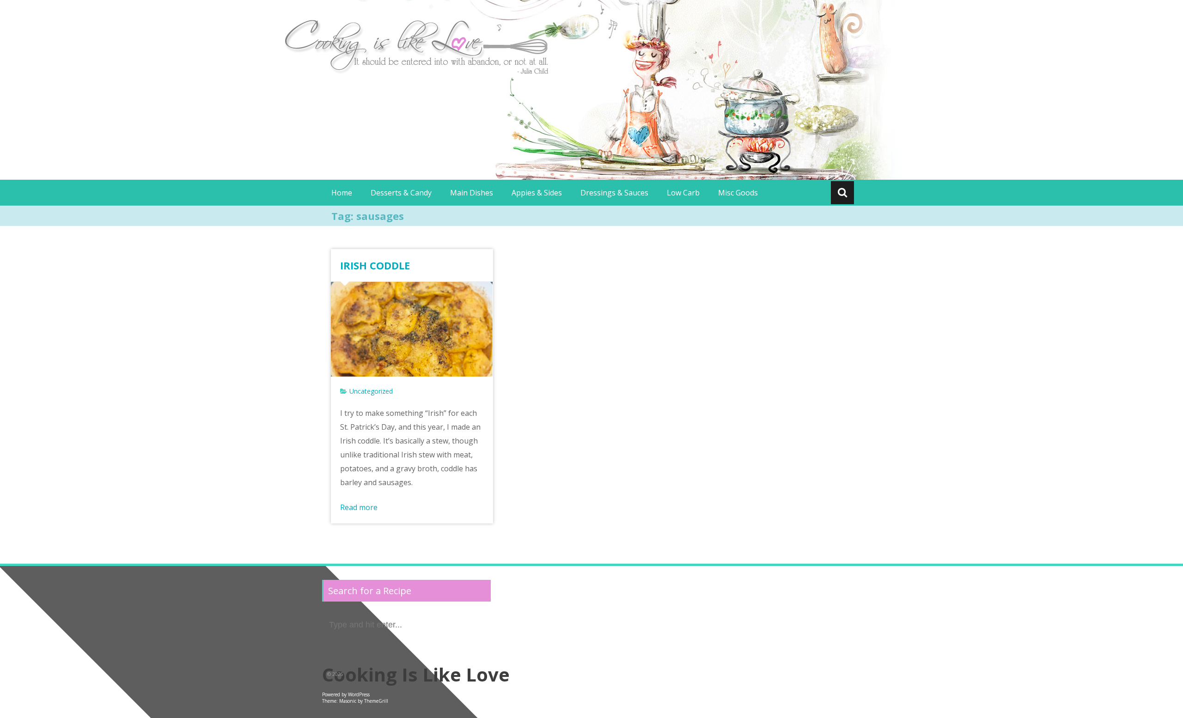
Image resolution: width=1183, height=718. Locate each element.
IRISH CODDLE (375, 265)
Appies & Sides (537, 193)
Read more (359, 507)
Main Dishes (471, 193)
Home (341, 193)
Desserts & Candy (401, 193)
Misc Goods (738, 193)
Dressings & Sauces (614, 193)
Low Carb (683, 193)
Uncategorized (371, 391)
